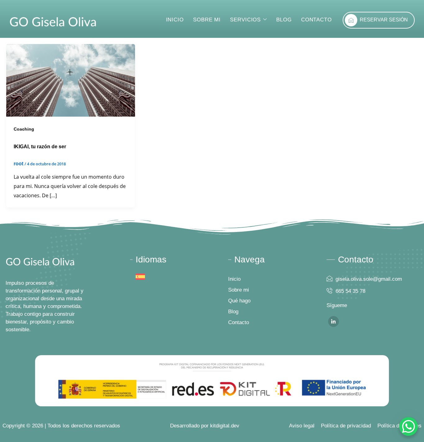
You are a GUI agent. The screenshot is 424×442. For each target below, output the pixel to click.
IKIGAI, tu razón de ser (40, 146)
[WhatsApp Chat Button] (408, 426)
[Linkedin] (333, 321)
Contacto (316, 20)
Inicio (175, 20)
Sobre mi (207, 20)
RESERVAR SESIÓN (384, 19)
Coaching (24, 129)
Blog (284, 20)
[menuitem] (140, 277)
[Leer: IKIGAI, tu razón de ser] (70, 80)
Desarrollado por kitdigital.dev (204, 426)
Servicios (245, 20)
